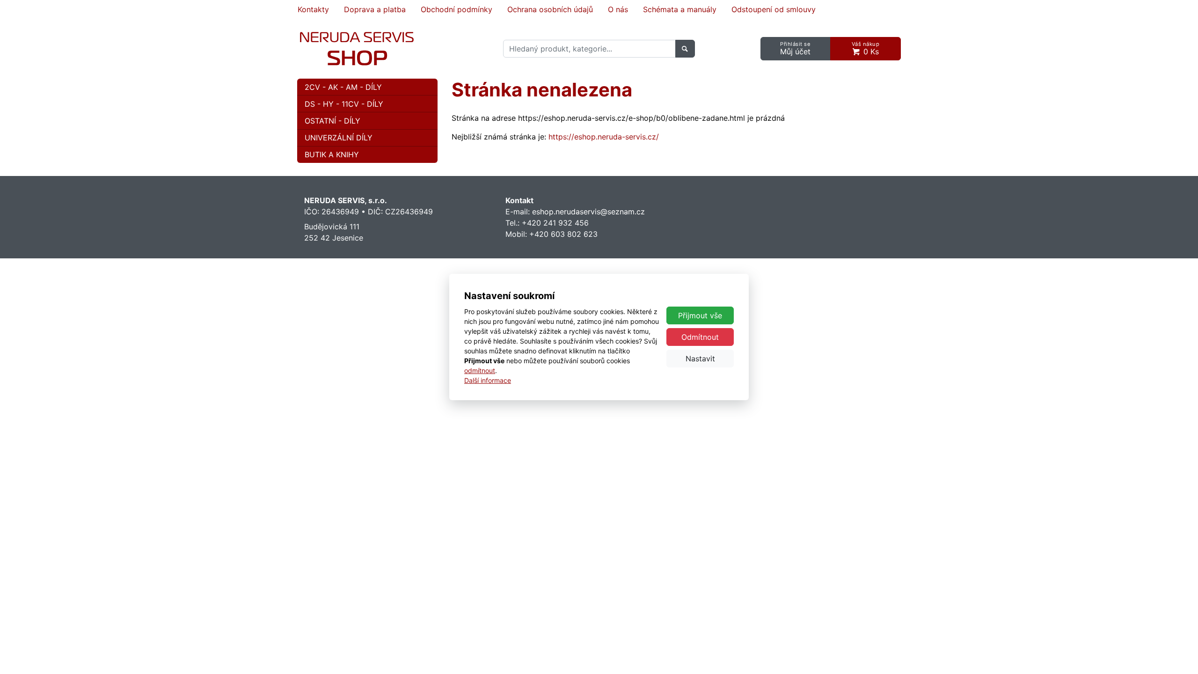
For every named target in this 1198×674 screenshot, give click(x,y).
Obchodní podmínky (456, 9)
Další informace (487, 380)
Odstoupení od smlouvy (773, 9)
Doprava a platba (375, 9)
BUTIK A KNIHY (332, 154)
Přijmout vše (700, 315)
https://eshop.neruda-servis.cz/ (603, 136)
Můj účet (795, 48)
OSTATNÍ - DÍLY (332, 120)
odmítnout (479, 370)
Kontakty (313, 9)
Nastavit (700, 358)
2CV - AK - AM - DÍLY (343, 87)
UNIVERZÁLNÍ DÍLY (339, 137)
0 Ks (866, 48)
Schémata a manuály (679, 9)
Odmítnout (700, 337)
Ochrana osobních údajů (550, 9)
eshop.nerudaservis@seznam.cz (588, 211)
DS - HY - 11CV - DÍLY (344, 104)
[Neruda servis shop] (356, 48)
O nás (618, 9)
